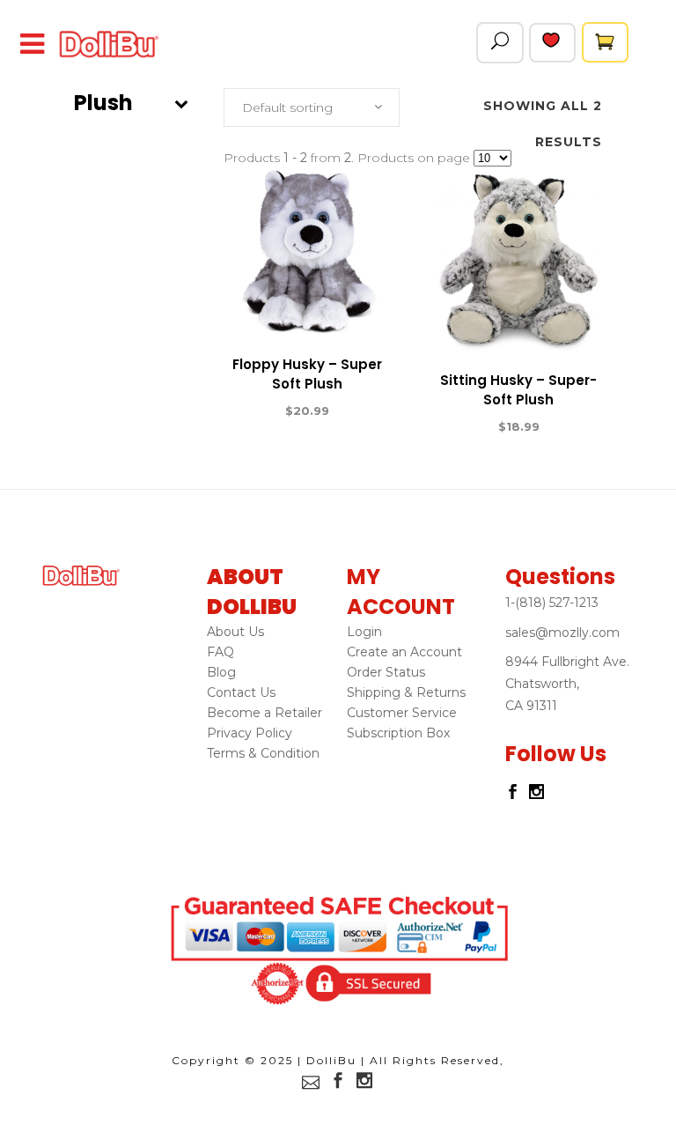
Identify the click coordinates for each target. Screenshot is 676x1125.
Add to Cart (243, 411)
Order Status (386, 672)
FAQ (220, 652)
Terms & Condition (263, 753)
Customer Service (402, 713)
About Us (235, 632)
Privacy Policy (249, 733)
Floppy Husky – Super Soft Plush (307, 374)
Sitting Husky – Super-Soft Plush (518, 390)
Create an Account (404, 652)
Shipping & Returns (406, 692)
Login (364, 632)
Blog (221, 672)
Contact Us (241, 692)
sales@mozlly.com (562, 632)
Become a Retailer (264, 713)
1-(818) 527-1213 (552, 603)
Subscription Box (398, 733)
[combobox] (312, 107)
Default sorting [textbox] (287, 107)
